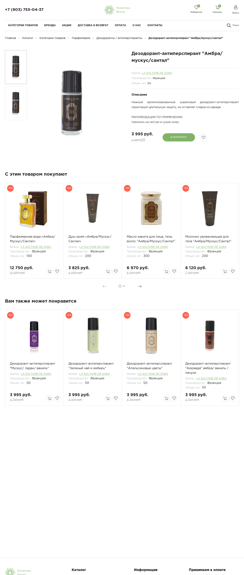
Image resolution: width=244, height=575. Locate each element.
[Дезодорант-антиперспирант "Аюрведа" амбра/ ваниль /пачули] (209, 336)
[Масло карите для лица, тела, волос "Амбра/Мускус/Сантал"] (151, 209)
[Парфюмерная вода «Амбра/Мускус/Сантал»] (34, 209)
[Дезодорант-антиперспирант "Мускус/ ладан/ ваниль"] (34, 336)
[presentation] (104, 286)
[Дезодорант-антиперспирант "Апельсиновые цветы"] (151, 336)
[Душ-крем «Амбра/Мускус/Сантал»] (93, 209)
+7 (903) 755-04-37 (24, 9)
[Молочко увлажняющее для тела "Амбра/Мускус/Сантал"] (209, 209)
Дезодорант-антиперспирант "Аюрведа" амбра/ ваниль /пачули (208, 368)
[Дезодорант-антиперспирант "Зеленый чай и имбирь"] (93, 336)
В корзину (179, 137)
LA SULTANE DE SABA (157, 73)
